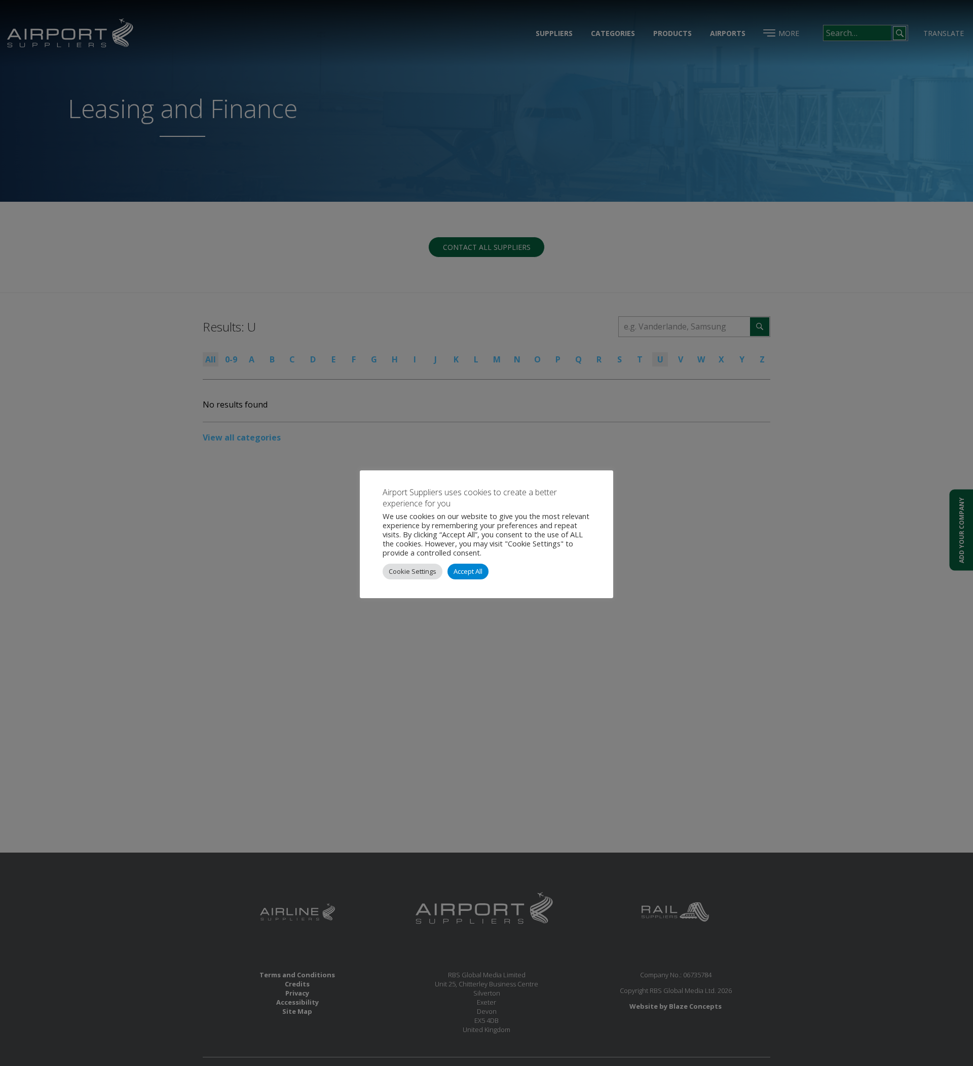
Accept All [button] (468, 571)
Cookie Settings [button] (412, 571)
